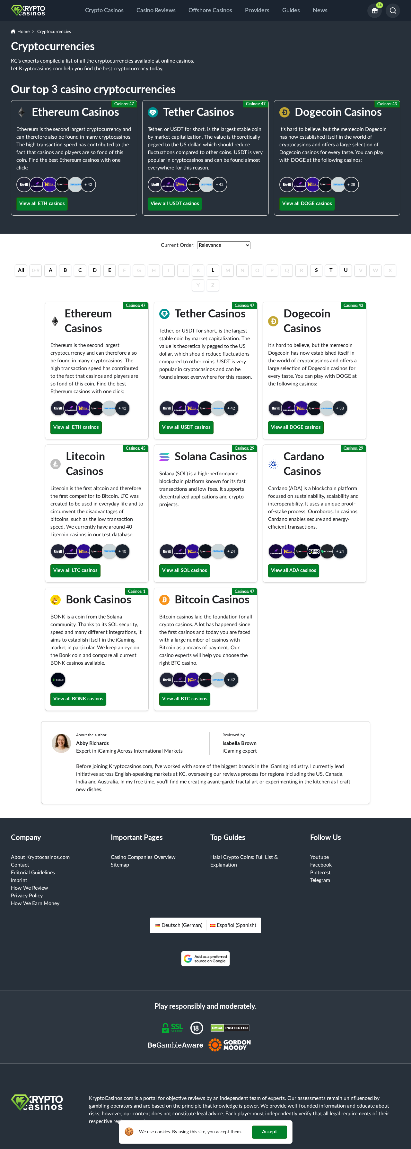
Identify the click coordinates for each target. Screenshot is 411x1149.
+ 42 (88, 184)
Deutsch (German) (182, 925)
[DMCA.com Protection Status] (230, 1028)
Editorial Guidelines (33, 872)
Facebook (321, 865)
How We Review (29, 888)
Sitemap (120, 865)
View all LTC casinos (75, 570)
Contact (20, 865)
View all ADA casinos (293, 570)
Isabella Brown (240, 743)
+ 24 (231, 551)
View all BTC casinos (184, 698)
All (21, 270)
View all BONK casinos (78, 698)
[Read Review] (24, 184)
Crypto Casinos (104, 10)
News (320, 10)
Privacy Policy (27, 895)
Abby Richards (92, 743)
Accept (269, 1131)
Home (23, 32)
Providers (257, 10)
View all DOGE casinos (307, 203)
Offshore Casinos (210, 10)
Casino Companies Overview (143, 857)
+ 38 (351, 184)
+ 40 (122, 551)
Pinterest (320, 872)
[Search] (393, 11)
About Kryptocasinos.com (40, 857)
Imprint (19, 880)
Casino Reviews (156, 10)
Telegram (320, 880)
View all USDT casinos (175, 203)
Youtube (319, 857)
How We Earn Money (35, 903)
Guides (291, 10)
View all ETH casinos (42, 203)
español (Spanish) (236, 925)
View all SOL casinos (184, 570)
